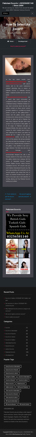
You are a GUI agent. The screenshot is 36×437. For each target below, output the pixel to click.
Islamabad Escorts (11, 343)
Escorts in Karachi (10, 380)
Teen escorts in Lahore (12, 397)
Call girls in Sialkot (10, 376)
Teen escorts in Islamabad (13, 390)
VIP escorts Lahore (24, 404)
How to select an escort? (13, 317)
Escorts (8, 327)
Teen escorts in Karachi (12, 394)
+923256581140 (9, 408)
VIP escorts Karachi (11, 404)
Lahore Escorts (10, 349)
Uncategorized (22, 41)
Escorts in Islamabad (11, 330)
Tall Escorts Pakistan (22, 387)
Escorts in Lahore (10, 337)
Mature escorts (10, 383)
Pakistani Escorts (10, 352)
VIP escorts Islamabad (11, 401)
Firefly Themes (26, 434)
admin (25, 33)
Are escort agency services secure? (15, 314)
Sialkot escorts (9, 387)
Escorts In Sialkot (10, 340)
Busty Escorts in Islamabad (13, 366)
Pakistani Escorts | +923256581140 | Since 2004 (18, 4)
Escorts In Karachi (11, 333)
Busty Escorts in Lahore (12, 373)
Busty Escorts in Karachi (12, 369)
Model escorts (21, 383)
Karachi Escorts (10, 346)
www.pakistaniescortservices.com (16, 81)
